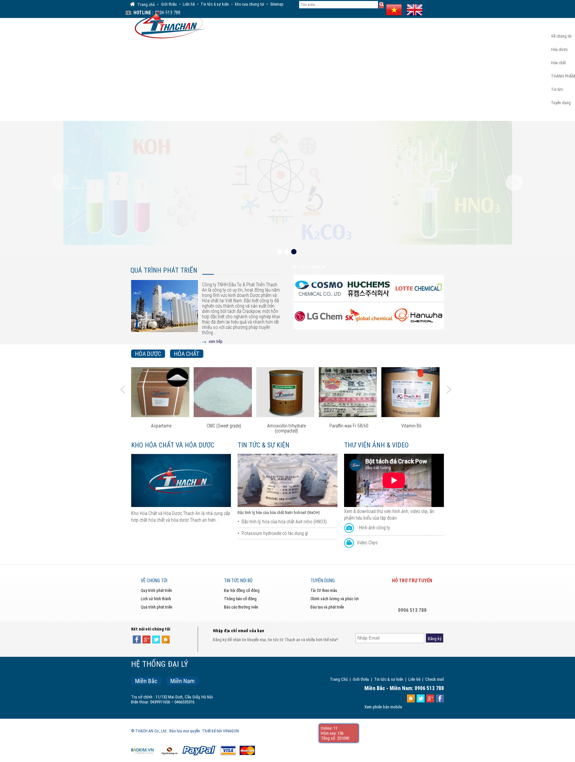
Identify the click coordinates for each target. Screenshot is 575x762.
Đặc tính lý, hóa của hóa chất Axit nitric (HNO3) (284, 521)
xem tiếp (216, 341)
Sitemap (277, 4)
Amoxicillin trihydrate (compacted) (246, 428)
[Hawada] (368, 316)
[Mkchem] (418, 316)
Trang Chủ (339, 679)
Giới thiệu (169, 4)
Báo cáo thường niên (241, 607)
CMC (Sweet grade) (183, 425)
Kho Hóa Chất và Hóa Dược (172, 445)
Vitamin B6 (371, 425)
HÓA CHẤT (186, 353)
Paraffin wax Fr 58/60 (308, 425)
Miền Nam (182, 680)
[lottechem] (368, 288)
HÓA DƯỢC (148, 353)
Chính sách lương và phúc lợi (334, 599)
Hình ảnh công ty (374, 527)
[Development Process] (164, 311)
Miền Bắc (146, 680)
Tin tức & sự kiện (215, 4)
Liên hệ (189, 4)
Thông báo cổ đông (240, 599)
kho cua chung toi (249, 4)
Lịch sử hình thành (156, 599)
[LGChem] (418, 288)
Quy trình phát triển (156, 590)
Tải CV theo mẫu (323, 590)
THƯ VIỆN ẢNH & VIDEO (376, 445)
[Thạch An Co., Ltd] (168, 24)
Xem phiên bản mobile (383, 706)
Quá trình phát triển (163, 270)
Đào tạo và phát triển (327, 607)
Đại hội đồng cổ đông (242, 590)
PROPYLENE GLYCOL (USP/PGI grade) (434, 428)
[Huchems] (318, 288)
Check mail (434, 679)
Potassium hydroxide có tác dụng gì (275, 533)
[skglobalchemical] (318, 316)
